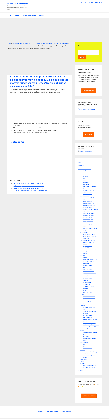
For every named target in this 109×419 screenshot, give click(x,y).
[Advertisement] (51, 31)
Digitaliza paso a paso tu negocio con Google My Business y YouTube (89, 215)
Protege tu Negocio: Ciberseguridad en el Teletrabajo (88, 221)
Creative (85, 244)
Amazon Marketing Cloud (89, 323)
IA (83, 188)
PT (91, 3)
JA (101, 3)
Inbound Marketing (87, 278)
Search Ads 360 (86, 248)
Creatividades (86, 184)
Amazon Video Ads (87, 317)
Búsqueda (85, 173)
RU (93, 3)
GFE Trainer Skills (87, 348)
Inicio (79, 162)
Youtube (82, 294)
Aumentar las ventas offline (90, 186)
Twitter (82, 361)
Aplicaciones (86, 182)
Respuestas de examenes (84, 169)
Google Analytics (84, 232)
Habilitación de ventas (88, 271)
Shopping (85, 176)
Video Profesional (87, 194)
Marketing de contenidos (89, 286)
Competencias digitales (89, 205)
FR (83, 3)
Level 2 (84, 346)
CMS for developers (87, 292)
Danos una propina (89, 396)
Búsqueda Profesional (88, 190)
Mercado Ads (83, 359)
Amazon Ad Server (87, 328)
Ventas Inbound (87, 282)
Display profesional (88, 192)
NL (97, 3)
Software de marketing (88, 261)
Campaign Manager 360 (89, 242)
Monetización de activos (89, 296)
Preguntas (81, 165)
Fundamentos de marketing (90, 352)
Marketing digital (87, 284)
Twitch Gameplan (87, 315)
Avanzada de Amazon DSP (89, 327)
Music (84, 300)
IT (89, 3)
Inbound (85, 257)
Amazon (82, 305)
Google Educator (84, 342)
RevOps (85, 290)
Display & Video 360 (87, 246)
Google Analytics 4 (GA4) (89, 234)
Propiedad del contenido (89, 298)
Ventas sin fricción (87, 265)
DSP (84, 309)
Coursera (82, 363)
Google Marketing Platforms (87, 240)
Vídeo (84, 178)
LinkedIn (82, 350)
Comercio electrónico (88, 203)
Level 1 (84, 344)
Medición (85, 180)
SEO (84, 267)
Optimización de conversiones (90, 250)
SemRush (82, 330)
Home (9, 43)
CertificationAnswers (17, 3)
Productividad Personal (88, 207)
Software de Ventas (87, 269)
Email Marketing (87, 263)
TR (99, 3)
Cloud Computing (87, 201)
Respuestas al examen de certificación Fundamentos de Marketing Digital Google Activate (40, 43)
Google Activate (84, 196)
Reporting (85, 288)
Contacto (80, 370)
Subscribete (88, 134)
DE (87, 3)
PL (95, 3)
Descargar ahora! (88, 90)
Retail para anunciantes (89, 307)
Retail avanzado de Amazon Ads (91, 325)
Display (84, 174)
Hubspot (82, 255)
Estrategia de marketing (89, 353)
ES (85, 3)
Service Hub (86, 276)
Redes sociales (86, 280)
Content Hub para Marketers (90, 259)
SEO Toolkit (86, 336)
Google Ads (83, 171)
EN (81, 3)
